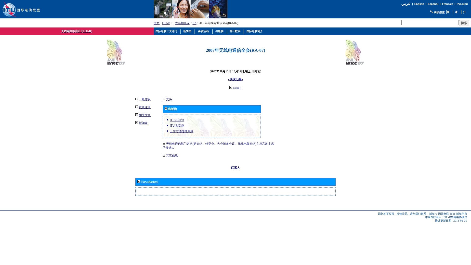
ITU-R (166, 23)
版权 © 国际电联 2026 (442, 213)
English (419, 3)
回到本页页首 (386, 213)
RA (194, 23)
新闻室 (143, 123)
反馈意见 (402, 213)
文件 (169, 99)
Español (433, 3)
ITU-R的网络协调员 (455, 217)
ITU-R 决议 (177, 120)
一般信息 (145, 99)
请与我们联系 (418, 213)
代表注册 (145, 107)
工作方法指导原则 (181, 131)
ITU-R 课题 (177, 125)
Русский (462, 3)
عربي (406, 3)
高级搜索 (439, 12)
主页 (157, 23)
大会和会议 (182, 23)
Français (447, 3)
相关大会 (145, 115)
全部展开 (237, 88)
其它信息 (172, 155)
